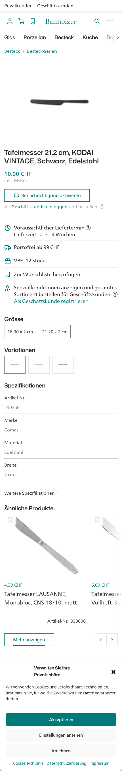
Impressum (99, 763)
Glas (9, 37)
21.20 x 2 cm (55, 331)
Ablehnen (61, 751)
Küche (90, 37)
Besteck (64, 37)
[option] (61, 101)
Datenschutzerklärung (67, 763)
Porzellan (35, 37)
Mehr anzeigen (29, 640)
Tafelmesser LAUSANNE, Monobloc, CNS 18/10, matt (40, 598)
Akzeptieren (61, 719)
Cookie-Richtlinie (28, 763)
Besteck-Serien (42, 51)
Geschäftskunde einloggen (39, 206)
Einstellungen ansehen (61, 735)
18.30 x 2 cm (20, 331)
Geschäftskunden (55, 6)
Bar (110, 37)
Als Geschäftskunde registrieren (51, 301)
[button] (113, 671)
